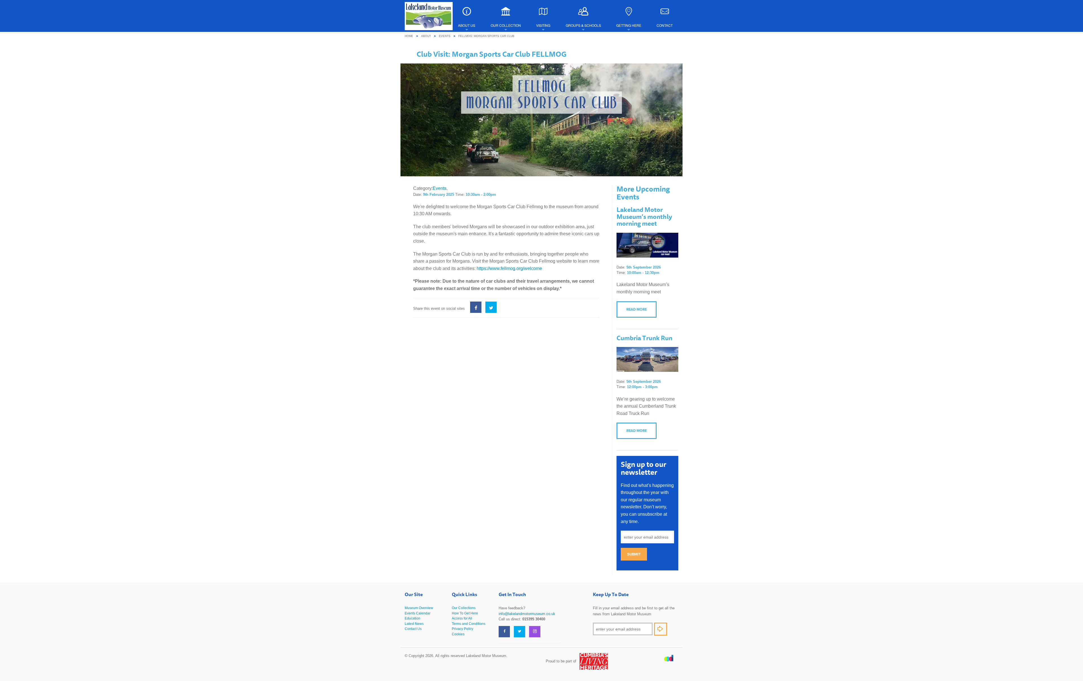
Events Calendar (417, 613)
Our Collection (506, 25)
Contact (665, 25)
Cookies (458, 634)
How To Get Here (465, 613)
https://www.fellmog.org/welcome (509, 268)
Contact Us (413, 629)
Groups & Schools (583, 25)
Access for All (462, 618)
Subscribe (660, 629)
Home (409, 36)
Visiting (543, 25)
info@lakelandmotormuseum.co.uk (527, 614)
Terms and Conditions (468, 623)
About (426, 36)
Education (412, 618)
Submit (633, 554)
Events (444, 36)
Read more (636, 309)
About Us (466, 25)
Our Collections (464, 608)
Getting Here (628, 25)
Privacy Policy (462, 629)
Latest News (414, 623)
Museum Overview (419, 608)
